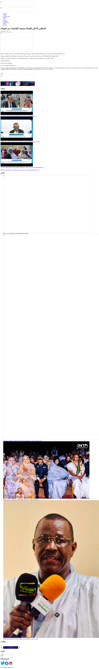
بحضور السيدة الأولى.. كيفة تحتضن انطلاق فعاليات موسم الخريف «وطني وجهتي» (21, 499)
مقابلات (5, 17)
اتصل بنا (5, 25)
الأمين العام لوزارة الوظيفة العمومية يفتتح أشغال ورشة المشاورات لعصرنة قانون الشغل (20, 141)
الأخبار (4, 14)
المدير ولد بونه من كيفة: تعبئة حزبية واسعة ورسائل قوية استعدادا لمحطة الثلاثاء (20, 638)
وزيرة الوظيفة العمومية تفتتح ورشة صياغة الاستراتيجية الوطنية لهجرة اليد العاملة (18, 115)
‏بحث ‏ (2, 654)
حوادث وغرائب (6, 16)
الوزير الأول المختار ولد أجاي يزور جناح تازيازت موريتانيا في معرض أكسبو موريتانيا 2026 (20, 169)
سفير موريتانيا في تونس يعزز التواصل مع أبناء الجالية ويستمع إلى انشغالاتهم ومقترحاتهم (22, 440)
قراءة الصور (6, 22)
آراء (4, 18)
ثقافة (4, 23)
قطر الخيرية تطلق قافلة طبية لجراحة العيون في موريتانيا (16, 233)
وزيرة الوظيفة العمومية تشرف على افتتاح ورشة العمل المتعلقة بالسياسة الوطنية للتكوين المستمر (22, 167)
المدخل (4, 13)
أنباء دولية (5, 21)
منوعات (5, 20)
